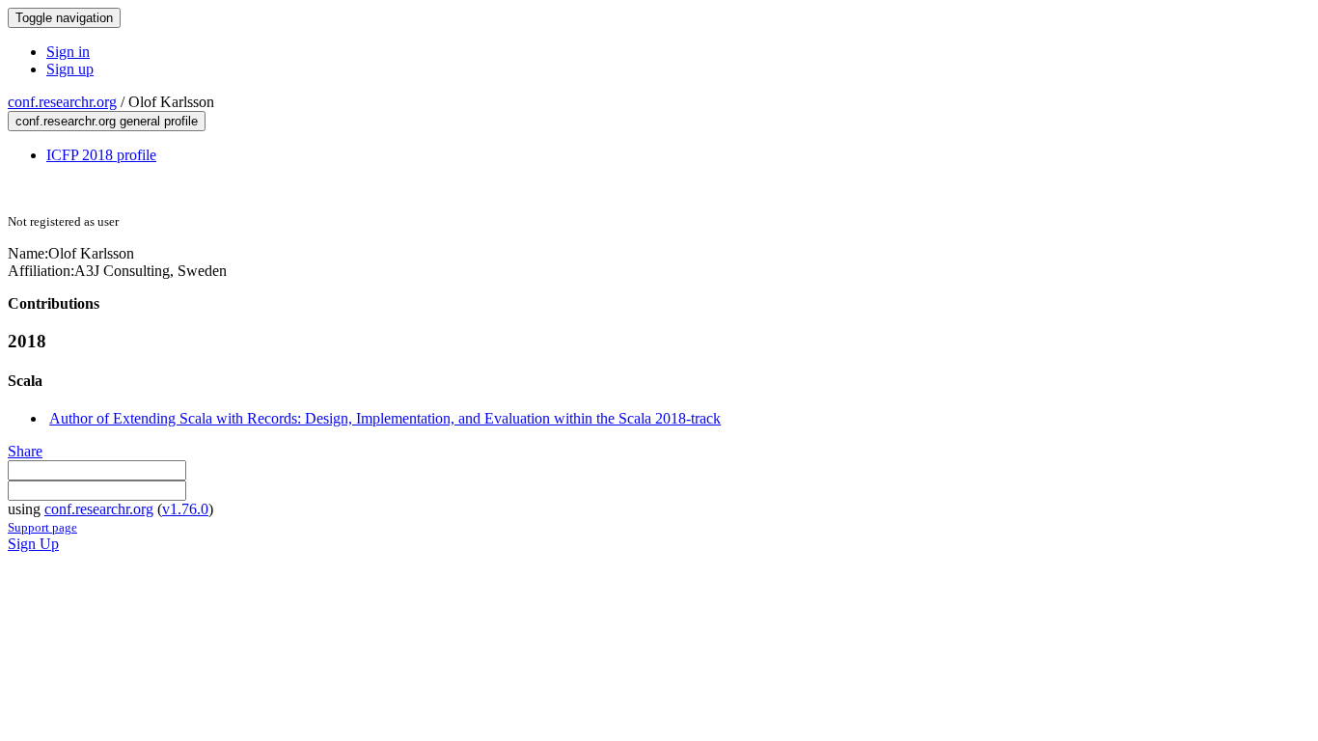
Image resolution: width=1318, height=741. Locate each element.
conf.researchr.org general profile (106, 121)
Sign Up (33, 543)
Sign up (70, 69)
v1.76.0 (185, 509)
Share (25, 451)
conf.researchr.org (62, 102)
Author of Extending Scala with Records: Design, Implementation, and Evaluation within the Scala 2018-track (385, 418)
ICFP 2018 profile (101, 155)
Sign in (68, 51)
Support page (42, 527)
